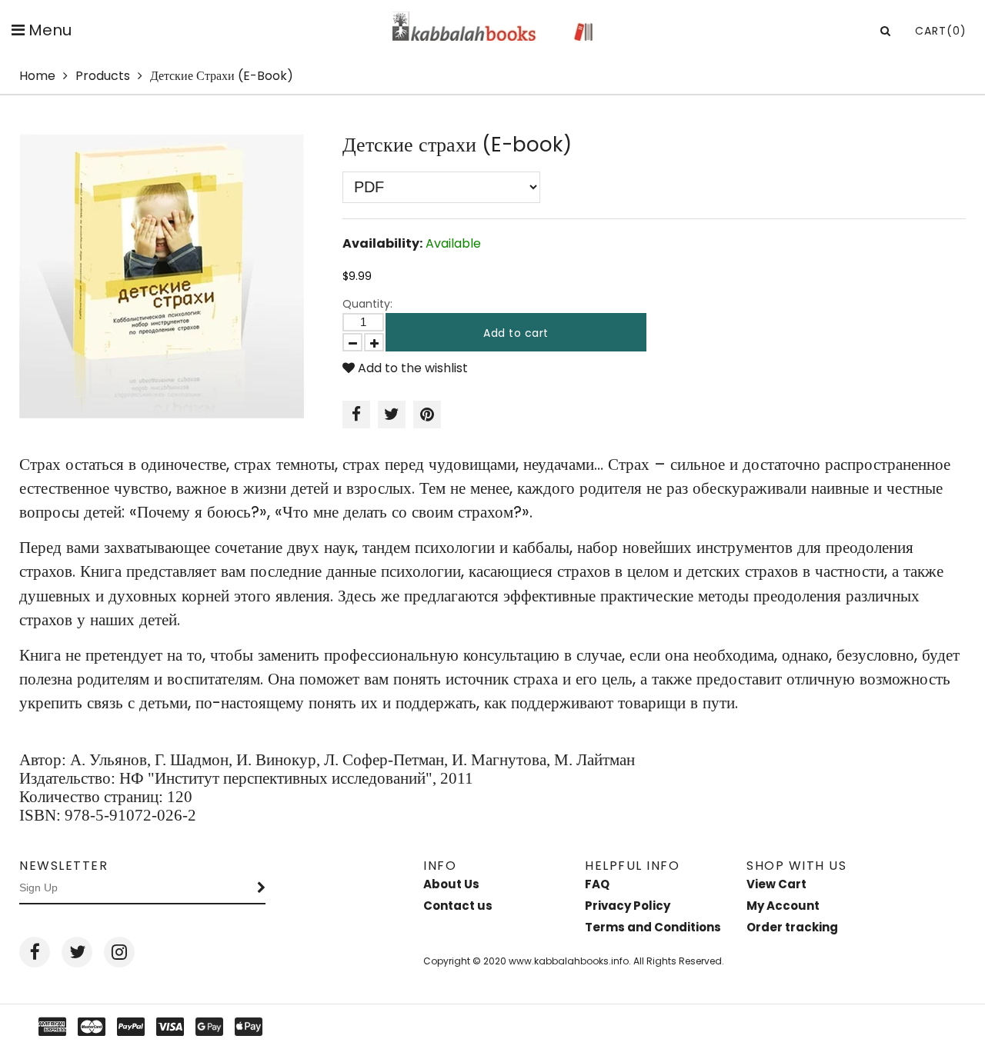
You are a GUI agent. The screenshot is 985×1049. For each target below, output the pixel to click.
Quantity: (367, 303)
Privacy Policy (627, 905)
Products (102, 76)
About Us (451, 884)
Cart (941, 30)
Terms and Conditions (653, 927)
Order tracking (792, 927)
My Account (783, 905)
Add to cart (516, 333)
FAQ (597, 884)
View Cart (776, 884)
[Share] (356, 414)
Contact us (457, 905)
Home (37, 76)
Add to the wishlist (411, 368)
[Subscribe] (261, 888)
